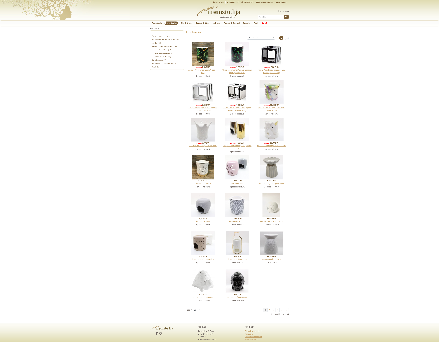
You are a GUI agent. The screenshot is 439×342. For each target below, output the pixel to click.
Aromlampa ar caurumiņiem (203, 259)
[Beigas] (286, 310)
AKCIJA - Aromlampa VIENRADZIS (271, 146)
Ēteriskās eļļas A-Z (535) (160, 33)
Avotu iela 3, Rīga (206, 331)
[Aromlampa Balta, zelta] (237, 243)
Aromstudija (157, 23)
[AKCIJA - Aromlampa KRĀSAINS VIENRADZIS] (272, 92)
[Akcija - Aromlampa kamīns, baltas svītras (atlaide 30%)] (271, 54)
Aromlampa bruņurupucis (203, 297)
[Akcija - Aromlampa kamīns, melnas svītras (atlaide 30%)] (203, 92)
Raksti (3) (155, 67)
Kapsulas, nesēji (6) (159, 60)
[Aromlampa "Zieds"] (237, 167)
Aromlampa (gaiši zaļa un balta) (271, 183)
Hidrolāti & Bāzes (202, 23)
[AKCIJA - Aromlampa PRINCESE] (203, 129)
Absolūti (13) (156, 43)
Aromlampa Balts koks (271, 259)
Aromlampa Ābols (203, 221)
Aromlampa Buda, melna (237, 297)
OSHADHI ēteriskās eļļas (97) (162, 53)
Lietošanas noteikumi (253, 337)
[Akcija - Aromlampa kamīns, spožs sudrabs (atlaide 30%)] (237, 91)
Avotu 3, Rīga (219, 2)
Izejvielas (216, 23)
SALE (264, 23)
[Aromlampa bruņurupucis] (203, 281)
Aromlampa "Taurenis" (203, 183)
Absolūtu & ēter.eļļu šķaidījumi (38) (164, 46)
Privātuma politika (252, 339)
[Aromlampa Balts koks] (272, 243)
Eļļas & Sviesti (186, 23)
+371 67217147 (233, 2)
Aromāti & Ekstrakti (232, 23)
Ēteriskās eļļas (171, 23)
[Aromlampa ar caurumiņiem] (203, 243)
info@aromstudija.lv (265, 2)
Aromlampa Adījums (237, 221)
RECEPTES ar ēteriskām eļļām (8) (164, 63)
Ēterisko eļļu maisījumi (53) (161, 50)
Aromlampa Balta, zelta (237, 259)
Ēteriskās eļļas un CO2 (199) (162, 36)
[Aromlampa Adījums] (237, 205)
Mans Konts (282, 2)
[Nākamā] (281, 310)
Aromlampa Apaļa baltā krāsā (271, 221)
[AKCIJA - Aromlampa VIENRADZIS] (272, 129)
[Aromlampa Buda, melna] (237, 281)
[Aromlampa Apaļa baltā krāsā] (271, 205)
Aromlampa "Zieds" (237, 183)
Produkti (246, 23)
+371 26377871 (248, 2)
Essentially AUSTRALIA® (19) (162, 57)
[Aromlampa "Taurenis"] (203, 167)
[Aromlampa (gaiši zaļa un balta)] (271, 167)
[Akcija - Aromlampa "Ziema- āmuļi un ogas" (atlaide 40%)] (237, 54)
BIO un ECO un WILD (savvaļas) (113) (165, 40)
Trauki (256, 23)
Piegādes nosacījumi (253, 331)
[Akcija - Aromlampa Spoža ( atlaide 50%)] (237, 129)
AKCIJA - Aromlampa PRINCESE (203, 146)
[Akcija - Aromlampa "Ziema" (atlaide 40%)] (203, 54)
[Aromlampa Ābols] (203, 205)
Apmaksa (249, 334)
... (273, 310)
